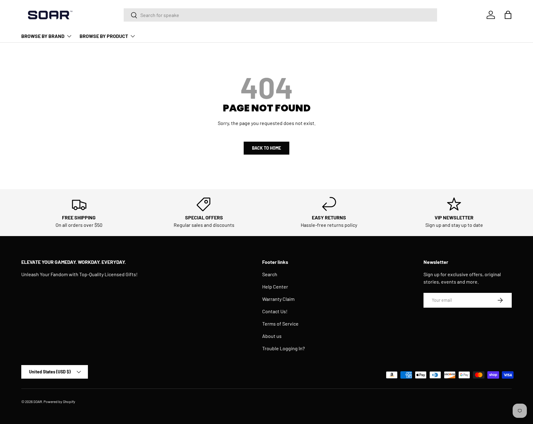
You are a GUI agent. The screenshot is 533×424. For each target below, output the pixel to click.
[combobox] (280, 15)
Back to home (266, 148)
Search (269, 274)
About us (272, 336)
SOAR (37, 401)
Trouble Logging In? (283, 348)
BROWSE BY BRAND (42, 36)
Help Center (275, 286)
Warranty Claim (278, 299)
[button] (508, 15)
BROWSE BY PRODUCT (104, 36)
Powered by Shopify (59, 401)
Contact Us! (274, 311)
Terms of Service (280, 323)
